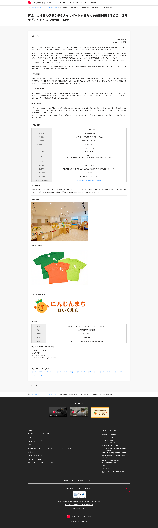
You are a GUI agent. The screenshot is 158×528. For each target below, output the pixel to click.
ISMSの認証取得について (109, 463)
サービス (73, 3)
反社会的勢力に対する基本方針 (110, 446)
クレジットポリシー (107, 437)
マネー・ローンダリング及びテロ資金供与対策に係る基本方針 (114, 449)
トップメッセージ (39, 434)
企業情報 (63, 3)
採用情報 (93, 3)
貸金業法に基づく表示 (79, 508)
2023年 (52, 372)
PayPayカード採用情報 (34, 455)
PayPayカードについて (34, 441)
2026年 (33, 372)
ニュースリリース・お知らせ (50, 7)
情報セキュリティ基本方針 (109, 434)
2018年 (83, 372)
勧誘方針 (104, 465)
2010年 (39, 375)
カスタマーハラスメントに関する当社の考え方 (114, 471)
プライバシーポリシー (108, 440)
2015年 (101, 372)
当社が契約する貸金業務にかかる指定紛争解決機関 (79, 505)
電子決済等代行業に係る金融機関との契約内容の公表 (114, 456)
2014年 (108, 372)
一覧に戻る (34, 385)
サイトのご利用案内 (69, 480)
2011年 (33, 375)
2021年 (65, 372)
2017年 (89, 372)
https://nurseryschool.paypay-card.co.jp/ (89, 180)
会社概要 (30, 434)
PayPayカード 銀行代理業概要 (110, 460)
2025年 (40, 372)
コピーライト (90, 480)
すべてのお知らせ (36, 7)
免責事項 (80, 480)
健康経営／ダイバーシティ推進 (110, 468)
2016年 (95, 372)
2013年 (114, 372)
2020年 (71, 372)
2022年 (58, 372)
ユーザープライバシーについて (110, 443)
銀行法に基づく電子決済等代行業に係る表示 (114, 453)
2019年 (77, 372)
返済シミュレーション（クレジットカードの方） (41, 462)
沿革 (48, 434)
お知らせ (83, 3)
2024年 (46, 372)
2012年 (120, 372)
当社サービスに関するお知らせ (65, 448)
